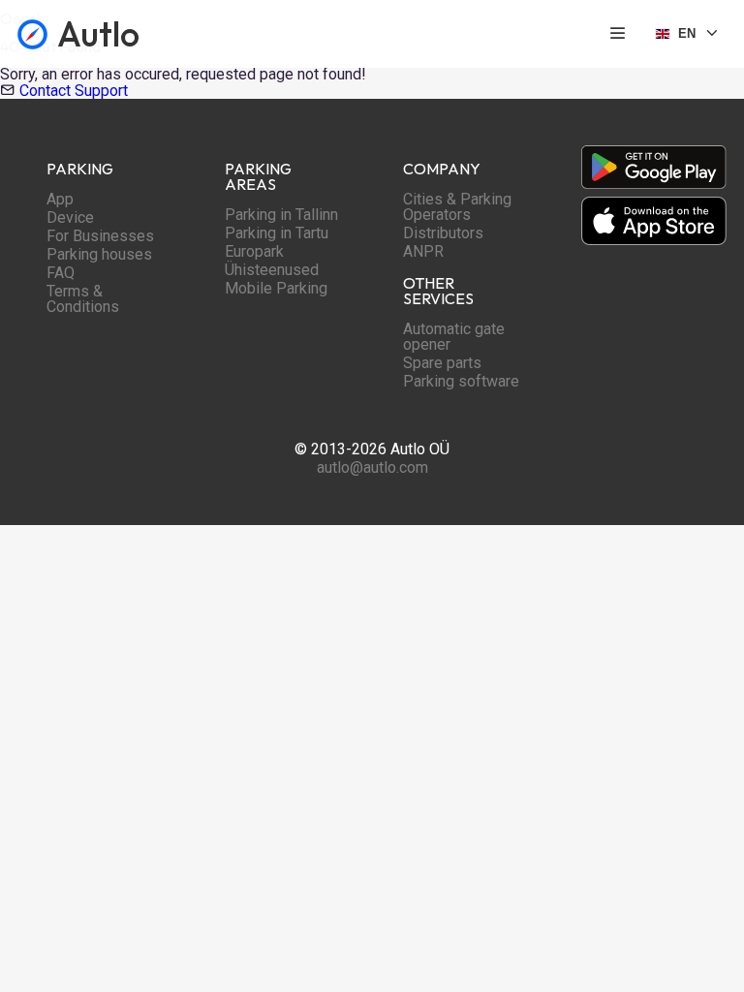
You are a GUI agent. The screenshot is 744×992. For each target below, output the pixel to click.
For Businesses (100, 236)
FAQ (60, 273)
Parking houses (99, 254)
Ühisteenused (272, 270)
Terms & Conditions (82, 299)
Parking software (461, 381)
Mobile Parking (276, 288)
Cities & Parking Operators (457, 207)
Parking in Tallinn (281, 214)
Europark (254, 251)
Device (70, 217)
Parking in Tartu (276, 233)
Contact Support (73, 90)
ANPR (423, 251)
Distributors (443, 233)
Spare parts (442, 363)
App (60, 199)
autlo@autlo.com (372, 467)
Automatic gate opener (454, 337)
